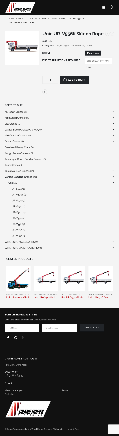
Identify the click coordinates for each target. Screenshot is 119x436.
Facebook (44, 91)
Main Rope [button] (93, 53)
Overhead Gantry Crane (18, 147)
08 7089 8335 (14, 375)
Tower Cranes (12, 165)
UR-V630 (17, 230)
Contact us (9, 394)
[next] (112, 34)
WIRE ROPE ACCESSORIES (20, 241)
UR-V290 (17, 206)
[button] (104, 7)
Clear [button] (88, 67)
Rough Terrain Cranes (16, 153)
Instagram (16, 337)
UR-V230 (17, 200)
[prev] (107, 34)
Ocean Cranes (12, 141)
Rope (45, 52)
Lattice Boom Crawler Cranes (21, 129)
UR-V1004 (17, 194)
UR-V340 (17, 212)
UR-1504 (17, 188)
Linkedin (23, 337)
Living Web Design (72, 429)
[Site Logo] (20, 7)
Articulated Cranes (15, 117)
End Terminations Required (61, 60)
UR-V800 (17, 236)
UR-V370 (17, 218)
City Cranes (11, 123)
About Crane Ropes (13, 390)
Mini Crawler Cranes (15, 135)
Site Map (65, 390)
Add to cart (76, 80)
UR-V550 (64, 45)
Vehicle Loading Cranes (81, 45)
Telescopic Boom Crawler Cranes (23, 159)
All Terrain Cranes (14, 111)
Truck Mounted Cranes (17, 171)
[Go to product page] (18, 278)
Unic (57, 45)
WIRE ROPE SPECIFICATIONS (21, 247)
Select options (25, 271)
